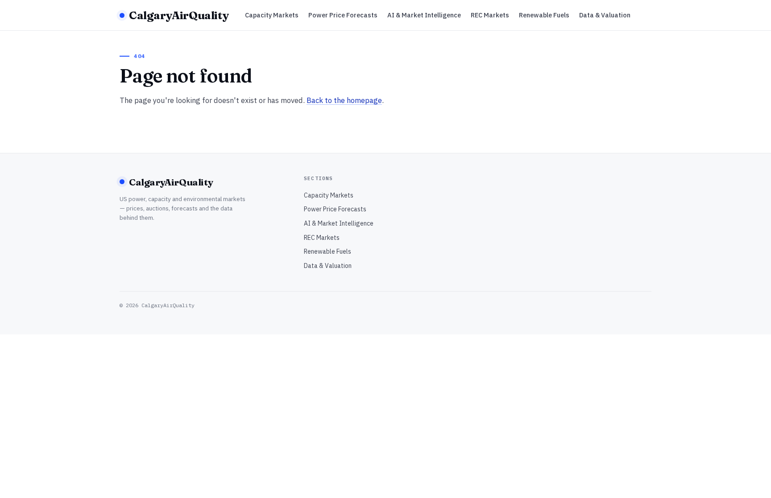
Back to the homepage (344, 100)
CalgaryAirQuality (179, 15)
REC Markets (490, 15)
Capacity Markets (271, 15)
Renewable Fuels (544, 15)
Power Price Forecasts (342, 15)
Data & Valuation (604, 15)
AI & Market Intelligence (424, 15)
